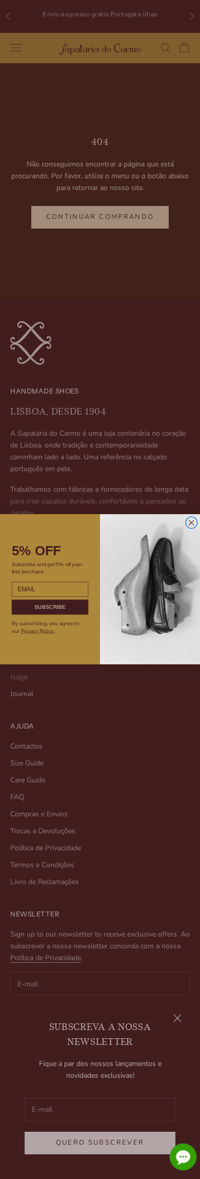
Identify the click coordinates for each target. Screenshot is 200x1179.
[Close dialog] (191, 523)
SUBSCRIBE (50, 607)
